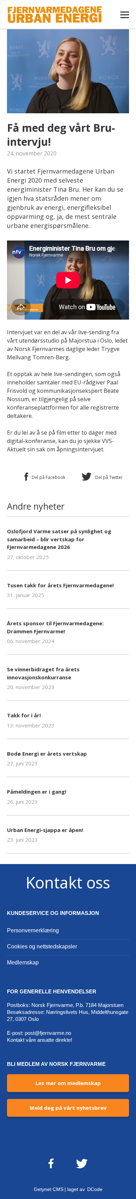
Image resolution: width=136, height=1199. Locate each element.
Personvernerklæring (33, 930)
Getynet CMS (48, 1189)
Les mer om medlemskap (68, 1082)
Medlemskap (23, 962)
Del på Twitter (109, 477)
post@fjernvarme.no (48, 1033)
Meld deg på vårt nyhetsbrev (68, 1107)
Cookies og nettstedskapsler (42, 946)
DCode (95, 1189)
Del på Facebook (48, 477)
